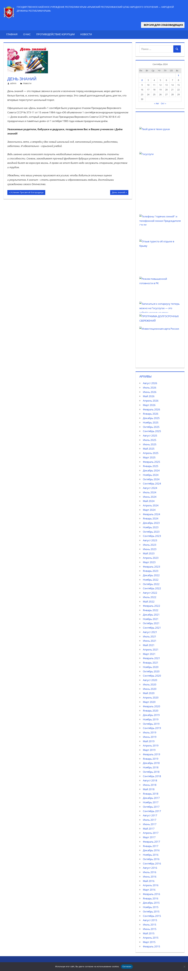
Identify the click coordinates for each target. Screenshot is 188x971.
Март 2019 (149, 750)
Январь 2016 (150, 898)
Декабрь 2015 (151, 902)
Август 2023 (150, 540)
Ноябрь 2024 (150, 475)
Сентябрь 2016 (152, 863)
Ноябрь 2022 (150, 579)
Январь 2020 (150, 710)
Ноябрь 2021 (150, 619)
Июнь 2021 (149, 640)
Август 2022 (150, 592)
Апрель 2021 (150, 649)
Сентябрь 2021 (152, 627)
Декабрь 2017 (151, 798)
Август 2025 (150, 435)
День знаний (118, 193)
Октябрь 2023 (151, 531)
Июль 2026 (149, 387)
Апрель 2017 (150, 833)
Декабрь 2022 (151, 575)
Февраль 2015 (151, 946)
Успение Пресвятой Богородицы (27, 193)
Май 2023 (149, 553)
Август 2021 (150, 632)
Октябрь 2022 (151, 584)
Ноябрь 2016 (150, 854)
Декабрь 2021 (151, 614)
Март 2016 (149, 889)
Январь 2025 (150, 466)
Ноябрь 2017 (150, 802)
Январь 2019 (150, 758)
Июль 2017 (149, 819)
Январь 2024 (150, 518)
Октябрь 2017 (151, 806)
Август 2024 (150, 488)
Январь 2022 (150, 610)
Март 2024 (149, 509)
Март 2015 (149, 942)
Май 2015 (149, 933)
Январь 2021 (150, 662)
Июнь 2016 (149, 876)
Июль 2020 (149, 684)
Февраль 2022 (151, 605)
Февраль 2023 (151, 566)
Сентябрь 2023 (152, 536)
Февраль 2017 (151, 841)
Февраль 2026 (151, 409)
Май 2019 (149, 741)
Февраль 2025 (151, 461)
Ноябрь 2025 (150, 422)
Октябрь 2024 (151, 479)
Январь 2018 (150, 793)
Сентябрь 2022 (152, 588)
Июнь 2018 (149, 785)
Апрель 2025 (150, 453)
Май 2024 (149, 501)
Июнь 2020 (149, 689)
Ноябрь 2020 (150, 667)
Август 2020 (150, 680)
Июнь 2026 (149, 392)
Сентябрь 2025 (152, 431)
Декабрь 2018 (151, 763)
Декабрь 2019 (151, 715)
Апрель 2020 (150, 697)
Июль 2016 (149, 872)
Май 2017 (149, 828)
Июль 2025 (149, 440)
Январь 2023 (150, 571)
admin (13, 83)
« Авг (156, 103)
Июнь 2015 (149, 929)
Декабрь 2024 (151, 470)
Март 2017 (149, 837)
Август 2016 (150, 867)
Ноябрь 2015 (150, 907)
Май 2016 (149, 881)
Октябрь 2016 (151, 859)
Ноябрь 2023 (150, 527)
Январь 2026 (150, 413)
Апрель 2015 (150, 937)
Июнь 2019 (149, 737)
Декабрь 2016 (151, 850)
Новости (86, 34)
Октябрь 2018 (151, 771)
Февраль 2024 (151, 514)
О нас (27, 34)
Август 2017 (150, 815)
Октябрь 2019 (151, 723)
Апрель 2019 (150, 745)
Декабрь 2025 (151, 418)
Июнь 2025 (149, 444)
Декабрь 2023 (151, 523)
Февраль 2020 (151, 706)
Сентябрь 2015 (152, 916)
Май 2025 (149, 448)
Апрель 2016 (150, 885)
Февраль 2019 (151, 754)
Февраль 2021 (151, 658)
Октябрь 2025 (151, 427)
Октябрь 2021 (151, 623)
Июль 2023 (149, 544)
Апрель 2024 (150, 505)
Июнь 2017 (149, 824)
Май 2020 (149, 693)
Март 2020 (149, 702)
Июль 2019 (149, 732)
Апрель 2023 (150, 557)
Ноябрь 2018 (150, 767)
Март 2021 (149, 654)
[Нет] (184, 966)
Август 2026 (150, 383)
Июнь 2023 (149, 549)
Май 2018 (149, 789)
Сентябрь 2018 (152, 776)
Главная (11, 34)
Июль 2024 (149, 492)
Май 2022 (149, 601)
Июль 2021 (149, 636)
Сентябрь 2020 (152, 675)
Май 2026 (149, 396)
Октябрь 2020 (151, 671)
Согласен (126, 966)
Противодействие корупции (55, 34)
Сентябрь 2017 (152, 811)
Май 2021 (149, 645)
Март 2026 (149, 405)
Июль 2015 (149, 924)
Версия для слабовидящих (162, 25)
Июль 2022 (149, 597)
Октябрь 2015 (151, 911)
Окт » (163, 103)
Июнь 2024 (149, 496)
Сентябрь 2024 (152, 483)
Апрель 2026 (150, 400)
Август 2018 (150, 780)
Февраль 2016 (151, 894)
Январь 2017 (150, 846)
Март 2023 (149, 562)
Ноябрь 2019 (150, 719)
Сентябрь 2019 (152, 728)
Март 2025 (149, 457)
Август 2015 (150, 920)
